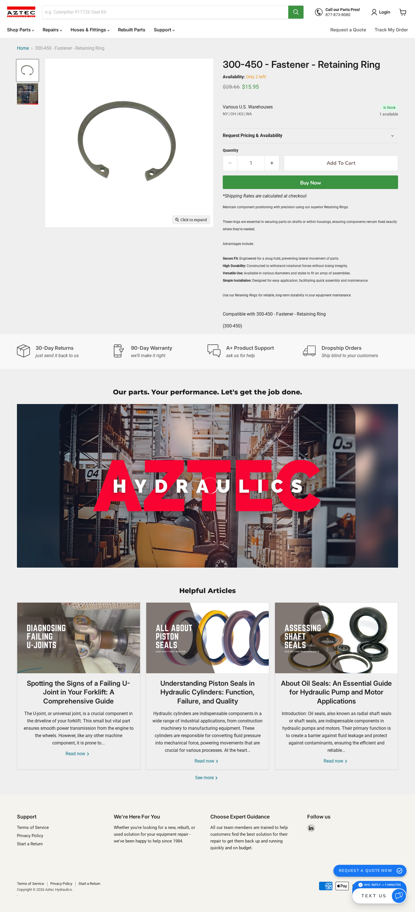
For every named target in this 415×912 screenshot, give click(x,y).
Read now (75, 753)
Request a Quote (348, 29)
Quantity (230, 150)
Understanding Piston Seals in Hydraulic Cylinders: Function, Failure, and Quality (207, 692)
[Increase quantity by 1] (272, 163)
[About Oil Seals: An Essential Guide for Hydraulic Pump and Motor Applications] (336, 638)
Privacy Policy (30, 835)
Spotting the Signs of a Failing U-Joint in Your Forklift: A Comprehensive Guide (78, 692)
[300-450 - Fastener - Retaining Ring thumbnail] (27, 70)
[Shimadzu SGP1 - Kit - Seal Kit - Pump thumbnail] (27, 94)
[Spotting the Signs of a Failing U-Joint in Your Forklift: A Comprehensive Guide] (78, 638)
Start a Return (30, 843)
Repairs (51, 29)
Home (23, 48)
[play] (207, 485)
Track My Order (391, 29)
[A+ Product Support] (255, 351)
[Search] (295, 12)
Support (163, 29)
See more (205, 777)
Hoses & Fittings (89, 29)
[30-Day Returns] (64, 351)
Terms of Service (33, 827)
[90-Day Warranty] (160, 351)
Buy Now (310, 182)
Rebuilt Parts (131, 29)
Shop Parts (19, 29)
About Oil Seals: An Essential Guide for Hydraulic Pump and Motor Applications (336, 692)
